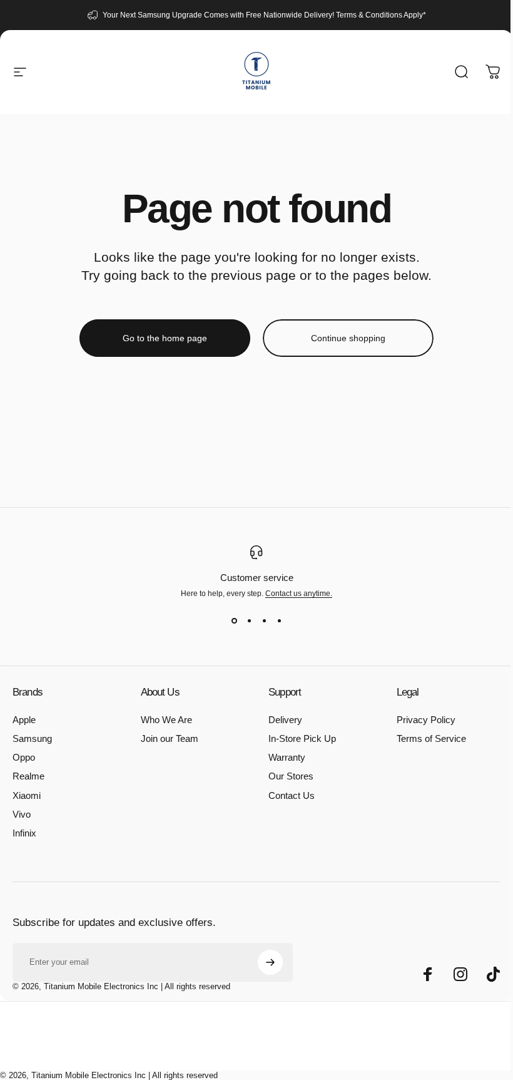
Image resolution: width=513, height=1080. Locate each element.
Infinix (24, 833)
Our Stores (290, 776)
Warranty (286, 758)
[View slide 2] (248, 620)
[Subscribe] (270, 962)
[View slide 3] (264, 620)
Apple (24, 720)
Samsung (32, 739)
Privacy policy (227, 1049)
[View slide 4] (279, 620)
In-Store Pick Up (302, 739)
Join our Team (169, 739)
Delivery (285, 720)
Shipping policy (330, 1049)
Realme (28, 776)
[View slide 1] (233, 620)
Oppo (24, 758)
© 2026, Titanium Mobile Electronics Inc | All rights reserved (121, 986)
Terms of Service (431, 739)
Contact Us (291, 796)
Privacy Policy (426, 720)
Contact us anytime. (298, 593)
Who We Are (166, 720)
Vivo (22, 815)
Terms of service (278, 1049)
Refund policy (181, 1049)
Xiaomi (27, 796)
